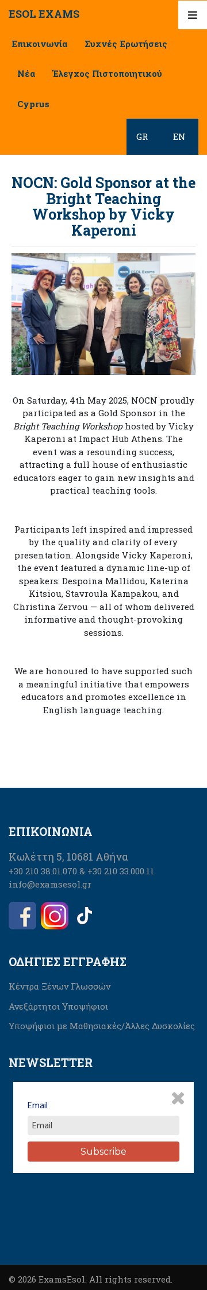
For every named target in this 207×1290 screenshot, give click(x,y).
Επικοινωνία (39, 43)
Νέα (26, 73)
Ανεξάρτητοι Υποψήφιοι (58, 1006)
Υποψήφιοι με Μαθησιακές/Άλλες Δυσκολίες (102, 1025)
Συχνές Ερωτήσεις (126, 43)
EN (179, 136)
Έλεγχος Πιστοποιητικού (107, 73)
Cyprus (33, 104)
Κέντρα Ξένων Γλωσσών (59, 986)
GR (142, 136)
